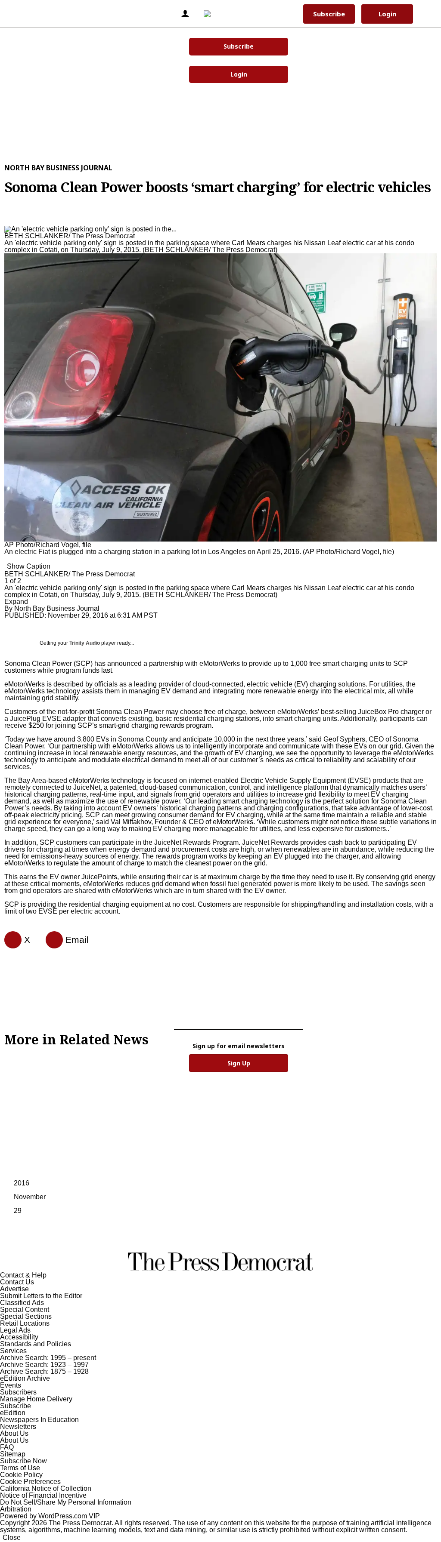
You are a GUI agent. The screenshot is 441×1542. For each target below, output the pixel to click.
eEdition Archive (25, 1378)
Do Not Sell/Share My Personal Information (65, 1502)
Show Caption (28, 566)
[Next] (6, 560)
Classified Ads (22, 1302)
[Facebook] (9, 940)
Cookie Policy (21, 1474)
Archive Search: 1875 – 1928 (44, 1371)
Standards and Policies (35, 1344)
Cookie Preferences (30, 1481)
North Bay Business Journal (58, 167)
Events (10, 1385)
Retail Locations (25, 1323)
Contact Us (17, 1282)
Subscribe (239, 46)
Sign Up (238, 1063)
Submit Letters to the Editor (41, 1295)
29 (18, 1210)
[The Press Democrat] (218, 13)
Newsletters (18, 1426)
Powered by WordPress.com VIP (50, 1516)
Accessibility (19, 1337)
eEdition (12, 1412)
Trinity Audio (84, 643)
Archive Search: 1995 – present (48, 1357)
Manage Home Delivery (36, 1399)
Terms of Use (20, 1467)
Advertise (14, 1289)
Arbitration (15, 1509)
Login (238, 74)
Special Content (24, 1309)
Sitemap (12, 1454)
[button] (21, 14)
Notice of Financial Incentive (43, 1495)
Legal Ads (15, 1330)
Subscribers (18, 1392)
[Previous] (6, 224)
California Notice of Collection (45, 1488)
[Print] (51, 940)
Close (12, 1537)
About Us (14, 1433)
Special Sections (26, 1316)
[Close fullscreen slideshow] (6, 217)
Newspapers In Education (39, 1419)
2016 (21, 1183)
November (30, 1196)
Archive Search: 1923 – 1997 (44, 1364)
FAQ (7, 1447)
